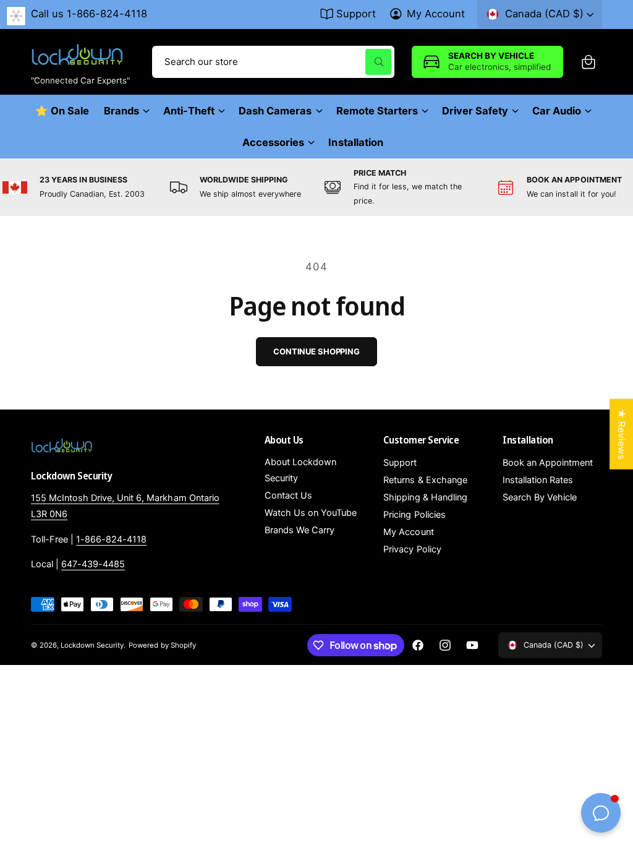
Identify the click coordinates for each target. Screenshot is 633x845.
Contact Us (288, 495)
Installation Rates (538, 480)
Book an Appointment (548, 462)
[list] (316, 187)
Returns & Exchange (425, 480)
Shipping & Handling (425, 497)
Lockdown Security (92, 645)
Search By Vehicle (540, 497)
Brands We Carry (299, 530)
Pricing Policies (414, 514)
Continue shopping (316, 351)
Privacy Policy (412, 549)
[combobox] (273, 62)
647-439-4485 (93, 564)
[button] (588, 62)
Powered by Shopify (162, 645)
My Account (436, 13)
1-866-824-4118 (111, 539)
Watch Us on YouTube (311, 512)
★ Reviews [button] (621, 434)
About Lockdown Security (300, 470)
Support (356, 13)
